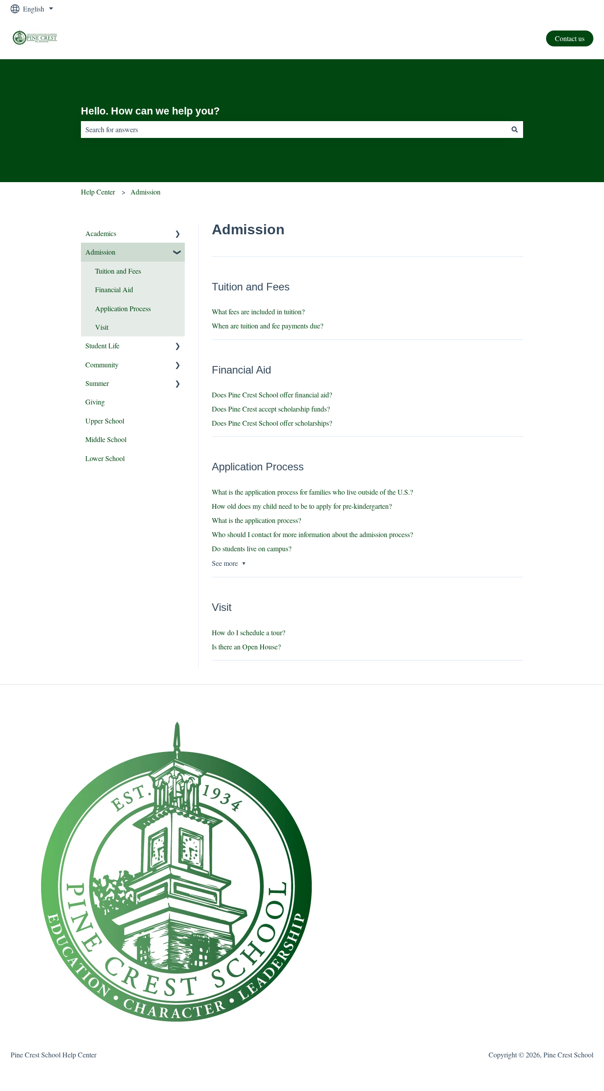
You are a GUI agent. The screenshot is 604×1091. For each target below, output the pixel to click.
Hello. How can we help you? (150, 111)
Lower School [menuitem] (105, 458)
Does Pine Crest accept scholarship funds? (271, 408)
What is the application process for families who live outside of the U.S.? (312, 491)
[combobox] (293, 129)
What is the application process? (256, 520)
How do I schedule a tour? (248, 632)
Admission (145, 191)
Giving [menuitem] (95, 401)
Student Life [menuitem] (102, 345)
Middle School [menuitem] (105, 439)
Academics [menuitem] (100, 233)
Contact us (570, 38)
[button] (178, 234)
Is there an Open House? (246, 646)
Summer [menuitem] (97, 383)
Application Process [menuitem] (123, 308)
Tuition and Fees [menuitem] (118, 270)
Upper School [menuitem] (104, 420)
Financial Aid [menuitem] (114, 289)
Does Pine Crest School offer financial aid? (272, 394)
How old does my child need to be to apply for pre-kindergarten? (302, 506)
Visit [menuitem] (101, 327)
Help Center (98, 191)
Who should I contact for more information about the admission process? (312, 534)
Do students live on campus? (251, 548)
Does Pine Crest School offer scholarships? (272, 422)
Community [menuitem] (102, 364)
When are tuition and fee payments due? (267, 325)
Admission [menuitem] (100, 251)
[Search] (514, 129)
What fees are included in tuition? (258, 311)
